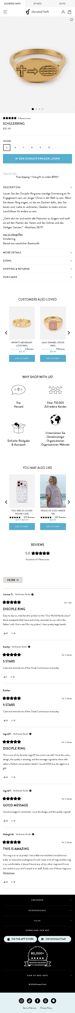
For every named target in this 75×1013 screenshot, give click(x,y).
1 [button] (33, 109)
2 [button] (36, 109)
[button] (17, 118)
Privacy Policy (46, 1008)
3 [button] (39, 109)
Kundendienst (37, 910)
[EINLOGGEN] (63, 12)
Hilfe (37, 920)
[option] (37, 64)
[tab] (37, 187)
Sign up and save (37, 975)
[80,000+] (37, 966)
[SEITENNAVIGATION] (5, 12)
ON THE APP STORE (22, 939)
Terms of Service (29, 1008)
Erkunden (37, 900)
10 (49, 147)
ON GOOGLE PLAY (56, 939)
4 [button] (43, 109)
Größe (7, 141)
